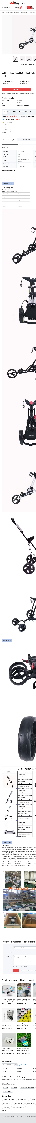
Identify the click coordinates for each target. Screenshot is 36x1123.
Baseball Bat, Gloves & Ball (27, 1087)
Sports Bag (14, 1087)
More (3, 1110)
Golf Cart (5, 1087)
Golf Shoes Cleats (7, 1091)
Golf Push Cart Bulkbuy (18, 1107)
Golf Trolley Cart (31, 1103)
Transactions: (28, 116)
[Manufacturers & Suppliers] (18, 3)
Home (3, 12)
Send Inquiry (16, 89)
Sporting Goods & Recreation (12, 12)
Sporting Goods (24, 12)
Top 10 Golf (6, 1107)
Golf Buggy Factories (22, 1099)
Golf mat (19, 1071)
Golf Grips (4, 1071)
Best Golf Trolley (19, 1103)
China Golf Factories (8, 1099)
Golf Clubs (19, 1068)
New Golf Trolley (7, 1103)
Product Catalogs (25, 1065)
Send (16, 971)
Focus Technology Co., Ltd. (21, 1116)
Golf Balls (4, 1068)
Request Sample (29, 93)
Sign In (4, 132)
